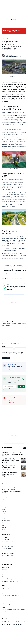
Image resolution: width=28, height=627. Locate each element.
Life (2, 516)
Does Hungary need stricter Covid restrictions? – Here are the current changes (12, 454)
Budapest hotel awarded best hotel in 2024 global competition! (10, 474)
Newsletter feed (5, 567)
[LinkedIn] (2, 624)
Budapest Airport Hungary (8, 553)
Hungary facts (5, 551)
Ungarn (3, 525)
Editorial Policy (5, 593)
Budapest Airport (6, 539)
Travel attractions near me (8, 544)
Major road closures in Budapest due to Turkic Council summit (9, 467)
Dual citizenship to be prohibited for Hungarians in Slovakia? (10, 460)
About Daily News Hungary (8, 487)
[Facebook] (4, 624)
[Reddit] (18, 624)
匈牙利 (3, 529)
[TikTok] (11, 624)
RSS (3, 576)
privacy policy (14, 388)
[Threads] (21, 624)
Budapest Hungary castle (8, 557)
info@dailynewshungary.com (9, 604)
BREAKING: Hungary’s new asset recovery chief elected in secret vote (12, 31)
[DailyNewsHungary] (14, 19)
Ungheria (4, 527)
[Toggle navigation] (2, 18)
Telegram (4, 572)
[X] (9, 624)
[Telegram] (16, 624)
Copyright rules (5, 588)
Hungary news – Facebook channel (10, 581)
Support (4, 499)
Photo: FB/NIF (14, 76)
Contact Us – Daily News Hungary (10, 489)
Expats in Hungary (6, 548)
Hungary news (5, 507)
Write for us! (4, 497)
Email (16, 346)
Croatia (11, 278)
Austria (7, 278)
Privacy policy (5, 590)
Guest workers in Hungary (8, 546)
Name (3, 346)
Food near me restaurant (8, 541)
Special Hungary (6, 520)
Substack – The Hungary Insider (9, 578)
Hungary (17, 278)
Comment (4, 328)
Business (4, 511)
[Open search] (25, 18)
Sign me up (21, 386)
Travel (3, 513)
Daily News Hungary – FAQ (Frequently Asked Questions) (13, 492)
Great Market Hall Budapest (8, 555)
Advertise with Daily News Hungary (10, 595)
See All (24, 447)
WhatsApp (4, 569)
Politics (3, 509)
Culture (3, 518)
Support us (10, 402)
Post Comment (6, 357)
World (3, 523)
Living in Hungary (6, 537)
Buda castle (4, 560)
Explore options (11, 369)
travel (21, 278)
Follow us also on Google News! (14, 273)
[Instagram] (7, 624)
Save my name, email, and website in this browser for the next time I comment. (13, 353)
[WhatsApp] (14, 624)
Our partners (5, 495)
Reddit (3, 574)
